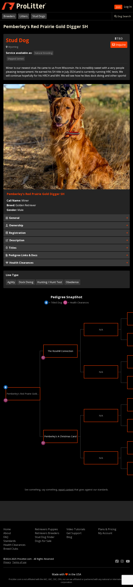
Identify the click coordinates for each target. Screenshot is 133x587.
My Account (105, 533)
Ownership (15, 225)
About (7, 533)
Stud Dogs (38, 16)
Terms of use (19, 562)
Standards (9, 541)
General (13, 218)
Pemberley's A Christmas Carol (60, 436)
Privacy (7, 562)
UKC (50, 579)
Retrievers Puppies (46, 529)
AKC (45, 579)
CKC (55, 579)
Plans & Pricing (107, 529)
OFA (60, 579)
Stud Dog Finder (44, 537)
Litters (24, 16)
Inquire (120, 45)
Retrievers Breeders (47, 533)
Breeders (9, 16)
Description (16, 240)
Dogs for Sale (43, 541)
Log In (128, 6)
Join (118, 7)
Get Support (73, 533)
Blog (69, 537)
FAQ (5, 537)
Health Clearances (21, 262)
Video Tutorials (75, 529)
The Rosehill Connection (60, 351)
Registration (17, 233)
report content (66, 490)
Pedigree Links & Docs (22, 255)
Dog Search (124, 16)
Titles (12, 248)
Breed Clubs (10, 548)
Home (7, 529)
